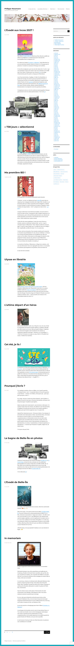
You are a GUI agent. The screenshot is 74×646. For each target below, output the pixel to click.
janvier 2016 (56, 140)
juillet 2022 (56, 89)
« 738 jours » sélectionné (19, 126)
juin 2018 (56, 127)
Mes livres (52, 9)
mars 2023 (56, 82)
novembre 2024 (57, 60)
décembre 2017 (57, 131)
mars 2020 (56, 112)
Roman (66, 181)
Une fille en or (44, 460)
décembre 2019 (57, 115)
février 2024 (56, 68)
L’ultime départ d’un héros (20, 305)
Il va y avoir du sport (37, 286)
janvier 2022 (56, 95)
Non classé (56, 149)
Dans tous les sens (64, 171)
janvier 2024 (56, 70)
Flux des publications (58, 158)
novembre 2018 (57, 123)
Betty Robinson (56, 171)
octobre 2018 (56, 124)
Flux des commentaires (58, 159)
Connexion (56, 157)
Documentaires (57, 173)
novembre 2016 (57, 137)
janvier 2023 (56, 83)
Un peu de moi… (32, 9)
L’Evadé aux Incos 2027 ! (19, 30)
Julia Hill (39, 200)
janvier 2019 (56, 121)
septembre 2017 (57, 132)
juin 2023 (56, 78)
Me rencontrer (61, 9)
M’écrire (68, 9)
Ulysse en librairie (15, 259)
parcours (31, 82)
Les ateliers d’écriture (42, 9)
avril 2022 (56, 93)
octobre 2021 (56, 98)
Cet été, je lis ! (12, 344)
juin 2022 (56, 90)
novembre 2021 (57, 96)
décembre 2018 (57, 122)
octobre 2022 (56, 87)
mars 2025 (56, 58)
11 (13, 632)
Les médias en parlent (58, 179)
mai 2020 (56, 111)
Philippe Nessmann (12, 9)
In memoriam (12, 538)
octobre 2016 (56, 138)
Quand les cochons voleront (26, 286)
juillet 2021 (56, 100)
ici (39, 72)
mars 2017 (56, 134)
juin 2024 (56, 64)
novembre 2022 (57, 86)
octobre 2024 (56, 61)
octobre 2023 (56, 73)
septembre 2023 (57, 75)
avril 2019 (56, 118)
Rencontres (62, 181)
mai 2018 (56, 128)
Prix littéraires (56, 181)
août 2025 (56, 55)
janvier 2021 (56, 106)
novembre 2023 (57, 72)
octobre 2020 (56, 107)
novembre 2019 (57, 116)
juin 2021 (56, 101)
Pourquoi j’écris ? (14, 385)
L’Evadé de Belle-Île (27, 56)
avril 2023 (56, 81)
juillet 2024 (56, 62)
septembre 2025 (57, 54)
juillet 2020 (56, 109)
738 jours (29, 154)
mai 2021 (56, 103)
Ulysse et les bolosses (31, 289)
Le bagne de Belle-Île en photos (23, 438)
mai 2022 (56, 92)
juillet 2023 (56, 77)
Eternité (62, 173)
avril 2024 (56, 66)
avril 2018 (56, 129)
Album (55, 169)
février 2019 (56, 120)
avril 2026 (56, 53)
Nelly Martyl (65, 179)
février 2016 (56, 139)
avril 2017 (56, 133)
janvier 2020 (56, 114)
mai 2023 (56, 79)
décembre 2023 (57, 71)
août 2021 (56, 99)
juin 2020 (56, 110)
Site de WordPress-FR (58, 161)
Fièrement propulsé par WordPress (19, 640)
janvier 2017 (56, 135)
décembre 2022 (57, 84)
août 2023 (56, 76)
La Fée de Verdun (57, 177)
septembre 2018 (57, 126)
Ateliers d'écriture (60, 169)
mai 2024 (56, 65)
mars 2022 (56, 94)
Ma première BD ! (14, 172)
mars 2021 (56, 105)
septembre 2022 (57, 88)
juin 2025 (56, 56)
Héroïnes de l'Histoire (58, 175)
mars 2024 (56, 67)
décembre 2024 (57, 59)
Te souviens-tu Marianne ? (34, 62)
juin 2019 (56, 117)
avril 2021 (56, 104)
